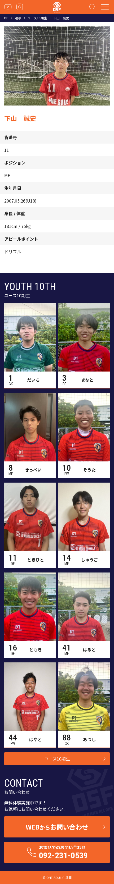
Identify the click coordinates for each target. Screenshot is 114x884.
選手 (18, 18)
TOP (5, 18)
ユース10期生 (37, 18)
